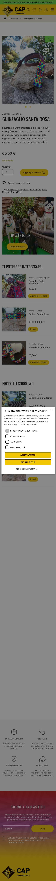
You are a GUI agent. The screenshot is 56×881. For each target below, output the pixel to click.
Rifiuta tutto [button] (28, 462)
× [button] (51, 410)
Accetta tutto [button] (28, 455)
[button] (28, 468)
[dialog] (28, 440)
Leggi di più (31, 424)
